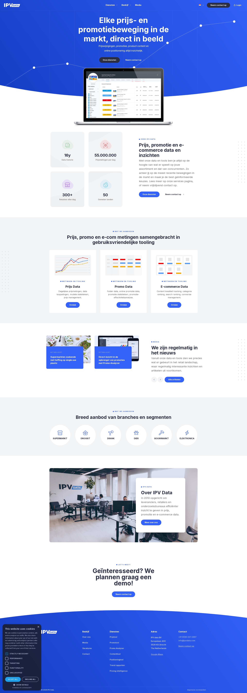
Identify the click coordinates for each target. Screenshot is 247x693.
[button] (154, 379)
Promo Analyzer (117, 648)
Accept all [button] (13, 679)
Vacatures (87, 648)
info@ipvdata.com (186, 640)
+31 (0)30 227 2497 (187, 637)
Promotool (114, 643)
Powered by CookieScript (22, 688)
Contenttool (115, 654)
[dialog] (22, 657)
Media (85, 643)
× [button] (38, 627)
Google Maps (157, 654)
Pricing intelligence (118, 671)
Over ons (86, 637)
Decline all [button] (30, 679)
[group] (68, 352)
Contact (86, 654)
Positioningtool (116, 660)
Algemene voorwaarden (196, 690)
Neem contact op (186, 646)
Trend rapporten (117, 665)
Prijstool (113, 637)
